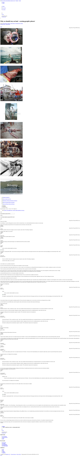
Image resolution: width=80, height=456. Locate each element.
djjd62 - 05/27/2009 (14, 210)
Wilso (1, 26)
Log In (14, 0)
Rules (3, 449)
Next (3, 14)
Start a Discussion (4, 437)
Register (17, 0)
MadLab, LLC (8, 454)
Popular (3, 6)
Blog (3, 450)
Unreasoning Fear (17, 23)
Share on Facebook (11, 202)
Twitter (3, 451)
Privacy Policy (19, 454)
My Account (4, 442)
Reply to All (4, 16)
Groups (3, 3)
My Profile (3, 443)
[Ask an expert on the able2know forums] (6, 0)
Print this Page (8, 24)
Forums (3, 2)
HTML (1, 215)
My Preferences (4, 444)
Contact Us (4, 452)
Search (20, 0)
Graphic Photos (12, 23)
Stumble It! (7, 197)
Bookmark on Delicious (13, 200)
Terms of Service (13, 454)
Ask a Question (4, 436)
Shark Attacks (5, 23)
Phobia (22, 23)
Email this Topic (2, 24)
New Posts (3, 9)
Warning (8, 23)
